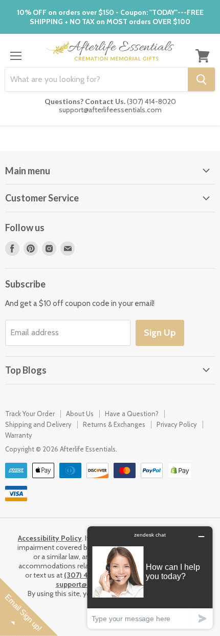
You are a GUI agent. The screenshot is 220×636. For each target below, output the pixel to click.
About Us (80, 413)
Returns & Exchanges (114, 424)
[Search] (201, 79)
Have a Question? (132, 413)
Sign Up (160, 332)
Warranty (18, 435)
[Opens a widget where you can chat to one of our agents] (149, 577)
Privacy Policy (177, 424)
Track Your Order (30, 413)
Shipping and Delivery (38, 424)
